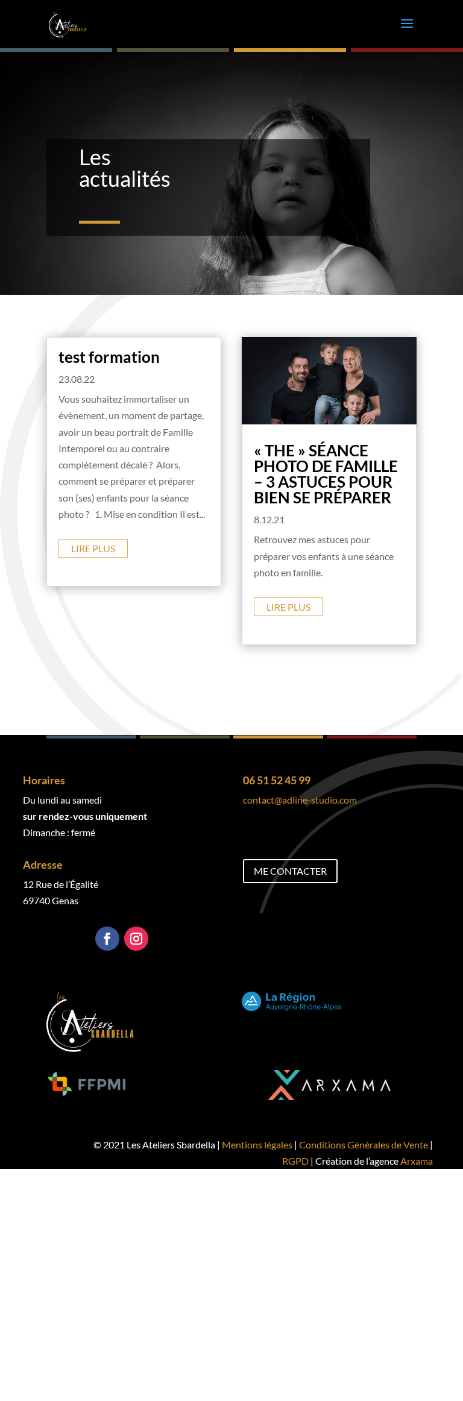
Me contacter (290, 871)
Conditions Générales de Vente (363, 1144)
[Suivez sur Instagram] (136, 939)
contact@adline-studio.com (300, 799)
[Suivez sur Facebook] (107, 939)
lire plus (93, 548)
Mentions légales (257, 1144)
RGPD (295, 1160)
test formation (109, 357)
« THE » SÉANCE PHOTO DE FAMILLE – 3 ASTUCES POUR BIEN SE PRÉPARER (326, 474)
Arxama (416, 1160)
